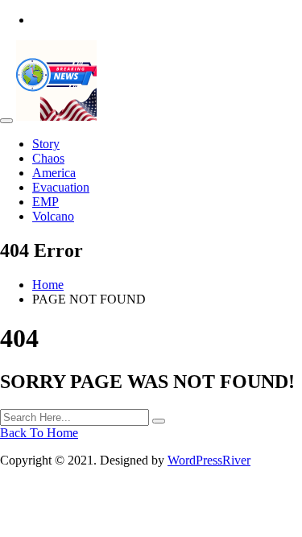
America (54, 173)
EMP (45, 202)
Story (46, 144)
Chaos (48, 158)
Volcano (53, 216)
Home (48, 284)
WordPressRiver (209, 460)
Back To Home (39, 433)
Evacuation (60, 187)
